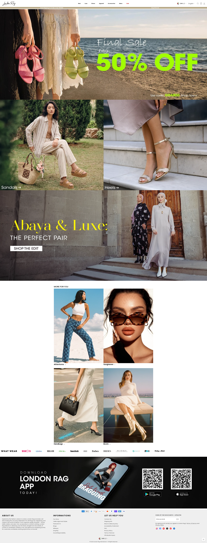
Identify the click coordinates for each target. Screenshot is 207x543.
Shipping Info (108, 521)
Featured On (57, 524)
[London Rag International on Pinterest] (170, 528)
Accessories (111, 3)
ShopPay (55, 530)
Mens (120, 3)
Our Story (56, 519)
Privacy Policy (108, 530)
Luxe (86, 3)
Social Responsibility (59, 533)
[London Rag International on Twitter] (167, 528)
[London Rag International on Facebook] (160, 528)
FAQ (105, 528)
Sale (127, 3)
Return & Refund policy (111, 524)
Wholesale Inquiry (109, 535)
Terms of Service (109, 533)
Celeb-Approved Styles (60, 521)
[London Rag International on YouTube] (164, 528)
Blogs (55, 526)
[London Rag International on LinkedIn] (174, 528)
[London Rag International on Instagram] (157, 528)
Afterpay (55, 528)
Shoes (93, 3)
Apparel (101, 3)
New (79, 3)
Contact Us (107, 519)
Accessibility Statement (111, 526)
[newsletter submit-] (178, 519)
